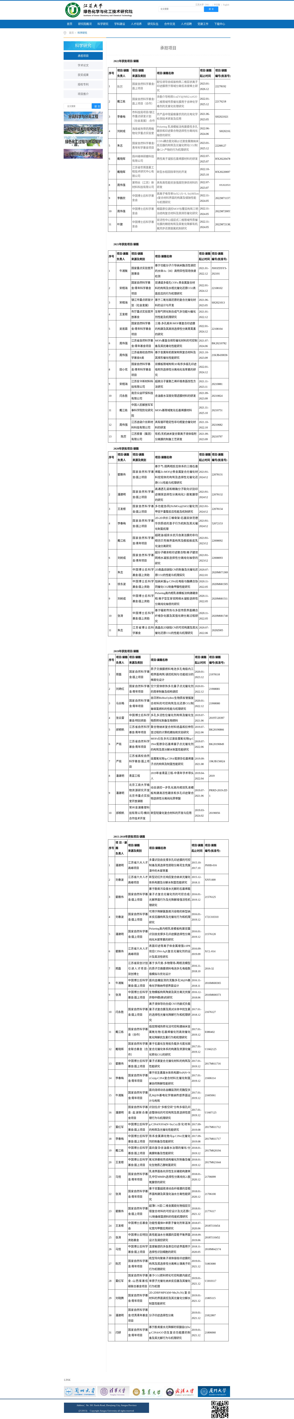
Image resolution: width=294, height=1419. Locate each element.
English (226, 5)
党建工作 (203, 23)
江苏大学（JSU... (203, 5)
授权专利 (83, 84)
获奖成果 (83, 74)
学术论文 (83, 65)
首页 (69, 23)
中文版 (217, 5)
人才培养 (136, 23)
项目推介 (83, 94)
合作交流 (169, 23)
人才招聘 (186, 23)
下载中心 (219, 23)
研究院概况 (85, 23)
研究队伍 (153, 23)
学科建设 (119, 23)
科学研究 (102, 23)
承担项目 (83, 55)
